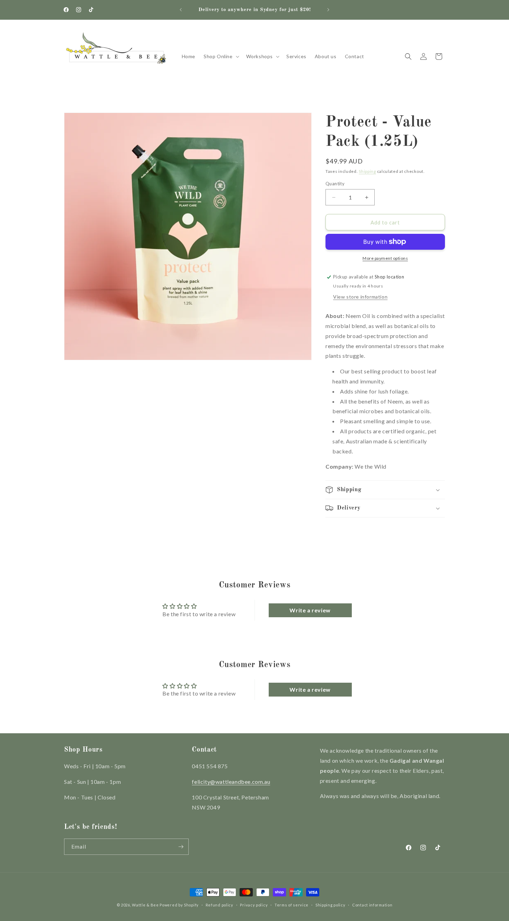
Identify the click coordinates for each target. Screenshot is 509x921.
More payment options (385, 258)
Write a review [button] (309, 610)
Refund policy (219, 905)
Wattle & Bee (145, 905)
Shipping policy (330, 905)
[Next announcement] (328, 9)
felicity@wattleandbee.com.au (231, 781)
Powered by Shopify (179, 905)
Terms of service (292, 905)
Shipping (367, 171)
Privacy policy (254, 905)
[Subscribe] (180, 847)
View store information (360, 297)
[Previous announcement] (180, 9)
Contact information (372, 905)
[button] (220, 56)
